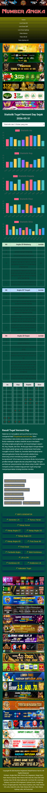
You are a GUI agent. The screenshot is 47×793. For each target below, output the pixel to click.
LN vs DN (24, 558)
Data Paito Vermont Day (13, 494)
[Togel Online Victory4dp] (23, 600)
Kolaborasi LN (35, 563)
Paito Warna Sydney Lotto (27, 785)
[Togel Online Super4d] (23, 67)
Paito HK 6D (23, 37)
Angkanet (22, 782)
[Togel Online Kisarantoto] (23, 86)
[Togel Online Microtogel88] (23, 581)
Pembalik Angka (13, 552)
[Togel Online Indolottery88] (23, 724)
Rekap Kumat (24, 525)
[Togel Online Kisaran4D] (23, 77)
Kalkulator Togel (24, 568)
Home (23, 20)
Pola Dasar (24, 547)
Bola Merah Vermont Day (14, 498)
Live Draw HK (24, 23)
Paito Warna (23, 33)
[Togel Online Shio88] (23, 753)
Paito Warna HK (22, 775)
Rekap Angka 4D (14, 541)
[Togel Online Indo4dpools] (23, 677)
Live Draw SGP (23, 26)
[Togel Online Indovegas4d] (23, 763)
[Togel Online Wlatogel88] (23, 648)
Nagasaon (31, 775)
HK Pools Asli (28, 789)
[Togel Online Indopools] (23, 744)
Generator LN (13, 520)
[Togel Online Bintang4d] (23, 638)
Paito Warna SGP (22, 777)
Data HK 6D (12, 780)
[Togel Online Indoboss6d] (23, 591)
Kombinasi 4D (14, 563)
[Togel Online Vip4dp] (23, 696)
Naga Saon (39, 775)
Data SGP (37, 777)
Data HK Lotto (15, 787)
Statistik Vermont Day (13, 503)
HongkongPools (12, 785)
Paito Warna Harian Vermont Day (17, 490)
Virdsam (6, 775)
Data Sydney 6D (22, 780)
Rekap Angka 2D (24, 536)
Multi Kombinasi (35, 552)
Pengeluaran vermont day (22, 436)
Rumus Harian (35, 520)
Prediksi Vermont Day (31, 503)
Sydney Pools (30, 782)
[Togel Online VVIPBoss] (23, 48)
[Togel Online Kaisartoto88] (23, 667)
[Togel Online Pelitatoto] (23, 96)
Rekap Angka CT (14, 531)
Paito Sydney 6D (23, 40)
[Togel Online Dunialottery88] (23, 705)
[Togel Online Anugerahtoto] (23, 715)
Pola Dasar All (35, 541)
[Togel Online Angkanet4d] (23, 734)
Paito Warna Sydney (9, 777)
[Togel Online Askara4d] (23, 629)
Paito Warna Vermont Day (14, 485)
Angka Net (13, 775)
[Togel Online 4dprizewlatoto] (23, 658)
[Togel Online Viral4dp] (23, 105)
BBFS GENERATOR (24, 514)
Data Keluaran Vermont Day (15, 481)
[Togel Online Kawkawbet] (23, 610)
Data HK (31, 777)
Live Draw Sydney (23, 30)
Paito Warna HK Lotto (27, 787)
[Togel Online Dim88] (23, 58)
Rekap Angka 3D (35, 531)
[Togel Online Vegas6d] (23, 619)
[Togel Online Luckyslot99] (23, 686)
